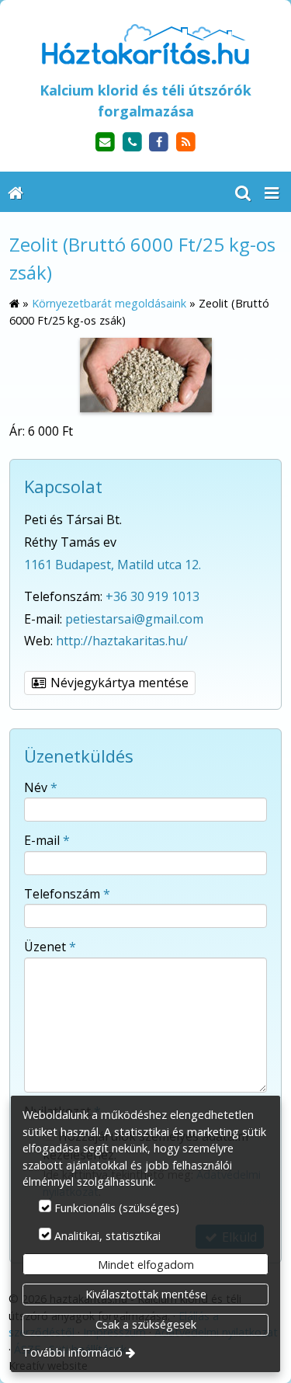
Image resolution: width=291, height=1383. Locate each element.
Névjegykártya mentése (118, 682)
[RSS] (186, 142)
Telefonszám (67, 893)
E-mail (47, 840)
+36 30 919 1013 (152, 596)
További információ (73, 1352)
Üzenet (50, 946)
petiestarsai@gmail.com (134, 618)
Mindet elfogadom (146, 1264)
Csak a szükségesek (145, 1324)
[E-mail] (105, 142)
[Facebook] (159, 142)
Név (40, 787)
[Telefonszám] (132, 142)
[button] (271, 192)
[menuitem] (15, 192)
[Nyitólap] (145, 44)
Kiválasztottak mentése (145, 1294)
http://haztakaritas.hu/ (122, 640)
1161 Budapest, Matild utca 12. (112, 564)
